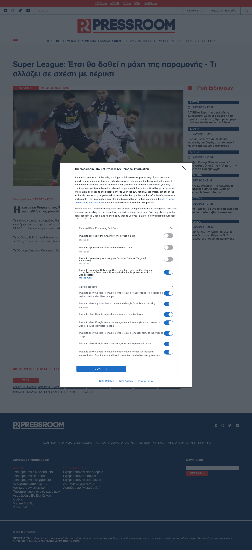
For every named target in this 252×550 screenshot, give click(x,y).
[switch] (168, 235)
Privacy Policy (145, 381)
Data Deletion (106, 381)
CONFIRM (101, 369)
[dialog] (126, 275)
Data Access (126, 381)
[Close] (185, 169)
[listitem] (126, 228)
